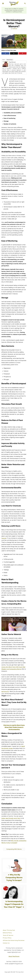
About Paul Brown (14, 956)
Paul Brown (14, 28)
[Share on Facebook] (5, 53)
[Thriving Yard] (14, 3)
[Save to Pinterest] (23, 53)
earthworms (5, 691)
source (4, 538)
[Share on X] (14, 53)
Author (3, 59)
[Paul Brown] (5, 64)
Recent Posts (9, 59)
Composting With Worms (14, 849)
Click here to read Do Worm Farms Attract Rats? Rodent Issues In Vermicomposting (14, 727)
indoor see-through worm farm (10, 818)
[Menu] (3, 3)
